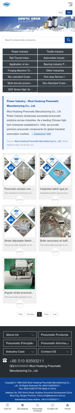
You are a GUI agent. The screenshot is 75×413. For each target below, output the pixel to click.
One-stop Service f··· (55, 76)
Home (67, 408)
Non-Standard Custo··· (55, 83)
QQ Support (22, 408)
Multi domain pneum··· (20, 83)
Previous (30, 314)
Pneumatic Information (56, 343)
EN (69, 12)
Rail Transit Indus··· (20, 58)
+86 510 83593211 (27, 361)
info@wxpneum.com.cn (54, 395)
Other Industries (55, 70)
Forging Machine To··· (20, 70)
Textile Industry (55, 51)
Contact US (48, 351)
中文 (61, 12)
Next (46, 314)
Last (55, 314)
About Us (12, 335)
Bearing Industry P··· (55, 64)
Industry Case (15, 351)
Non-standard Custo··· (20, 76)
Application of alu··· (20, 64)
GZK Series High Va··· (20, 89)
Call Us (7, 408)
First (20, 314)
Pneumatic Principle (19, 343)
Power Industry (20, 51)
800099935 (21, 366)
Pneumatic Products (54, 335)
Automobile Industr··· (55, 58)
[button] (37, 28)
